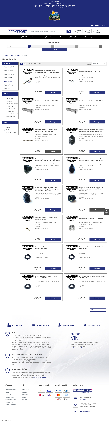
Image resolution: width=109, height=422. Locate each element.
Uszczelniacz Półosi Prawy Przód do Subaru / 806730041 (46, 277)
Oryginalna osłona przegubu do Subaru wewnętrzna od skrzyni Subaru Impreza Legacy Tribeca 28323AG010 (47, 189)
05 (104, 306)
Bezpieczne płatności (10, 389)
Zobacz (53, 151)
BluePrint (8, 127)
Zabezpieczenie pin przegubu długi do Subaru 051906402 (46, 218)
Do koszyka (53, 92)
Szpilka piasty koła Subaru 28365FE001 (91, 101)
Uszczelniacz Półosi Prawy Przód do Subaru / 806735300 (46, 247)
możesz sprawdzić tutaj (39, 377)
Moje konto (24, 399)
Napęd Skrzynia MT (9, 74)
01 (99, 306)
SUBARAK (6, 55)
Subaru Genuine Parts (11, 132)
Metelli (7, 130)
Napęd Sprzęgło (8, 70)
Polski (96, 25)
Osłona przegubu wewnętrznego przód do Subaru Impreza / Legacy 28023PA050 (91, 130)
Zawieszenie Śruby (11, 116)
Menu (91, 37)
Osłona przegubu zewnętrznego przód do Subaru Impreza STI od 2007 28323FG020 (47, 159)
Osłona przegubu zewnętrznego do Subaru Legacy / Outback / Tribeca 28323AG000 (92, 159)
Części (11, 55)
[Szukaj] (69, 31)
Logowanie (24, 397)
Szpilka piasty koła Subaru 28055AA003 (47, 101)
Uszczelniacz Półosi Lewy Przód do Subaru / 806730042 (92, 277)
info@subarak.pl (85, 399)
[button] (87, 31)
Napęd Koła (7, 88)
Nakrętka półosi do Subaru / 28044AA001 (91, 218)
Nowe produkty (25, 389)
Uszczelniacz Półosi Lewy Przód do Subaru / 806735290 (92, 247)
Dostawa (7, 392)
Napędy (17, 55)
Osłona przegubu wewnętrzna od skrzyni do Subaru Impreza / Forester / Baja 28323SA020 (91, 189)
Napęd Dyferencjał (9, 85)
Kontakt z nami (26, 392)
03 (102, 306)
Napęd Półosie (8, 81)
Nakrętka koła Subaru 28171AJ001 (89, 71)
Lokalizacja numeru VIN (77, 348)
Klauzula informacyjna (11, 404)
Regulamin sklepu (9, 397)
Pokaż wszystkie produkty (98, 310)
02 (100, 306)
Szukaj (56, 49)
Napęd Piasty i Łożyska (10, 67)
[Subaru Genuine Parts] (28, 71)
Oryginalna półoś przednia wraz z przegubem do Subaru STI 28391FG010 (47, 71)
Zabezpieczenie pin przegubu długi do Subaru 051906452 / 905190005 (46, 130)
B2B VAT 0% (8, 394)
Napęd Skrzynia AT (9, 77)
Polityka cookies (9, 402)
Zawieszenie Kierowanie (12, 114)
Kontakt (104, 25)
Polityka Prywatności (10, 399)
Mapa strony (25, 394)
